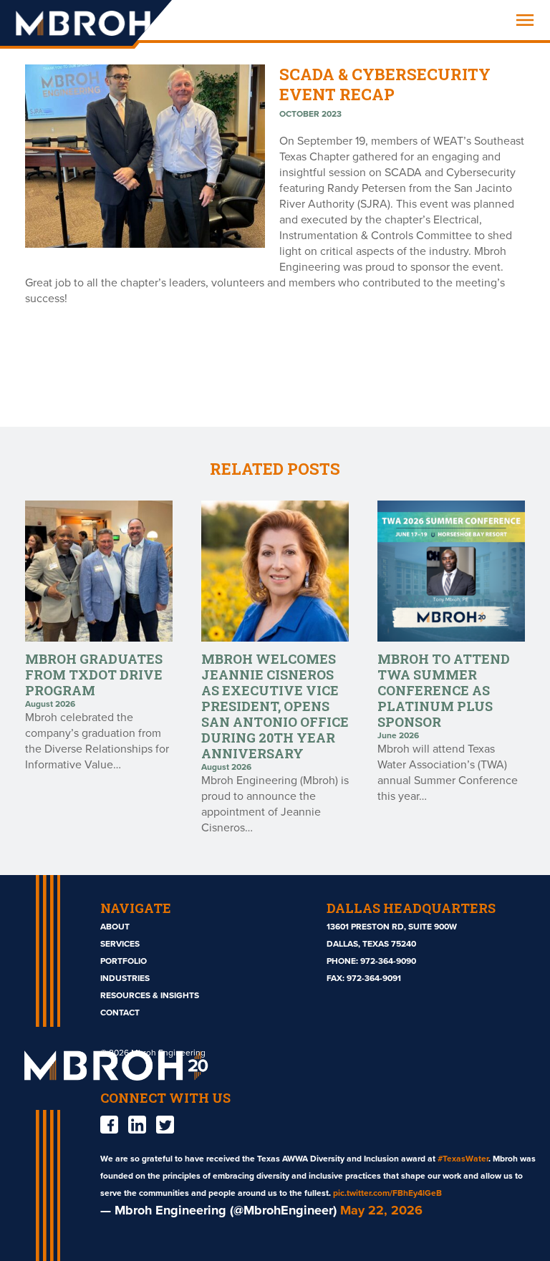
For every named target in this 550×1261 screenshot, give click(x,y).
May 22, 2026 (381, 1210)
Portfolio (123, 961)
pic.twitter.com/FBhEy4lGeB (387, 1193)
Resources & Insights (149, 995)
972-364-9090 (388, 961)
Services (120, 944)
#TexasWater (463, 1159)
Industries (125, 978)
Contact (120, 1013)
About (115, 927)
